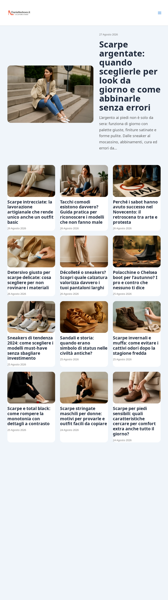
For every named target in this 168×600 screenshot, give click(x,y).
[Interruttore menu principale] (159, 13)
